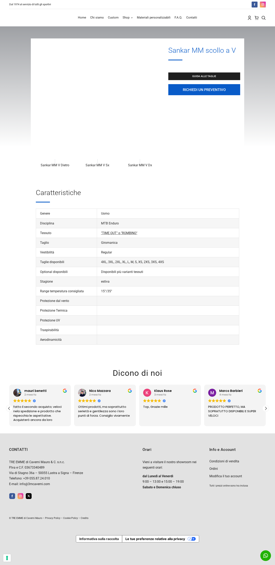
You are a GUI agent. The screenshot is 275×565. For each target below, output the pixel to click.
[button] (266, 408)
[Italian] (232, 4)
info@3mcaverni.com (35, 484)
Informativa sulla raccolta (99, 539)
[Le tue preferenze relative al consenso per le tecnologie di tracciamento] (7, 558)
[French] (224, 4)
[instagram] (263, 4)
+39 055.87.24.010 (36, 478)
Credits (84, 518)
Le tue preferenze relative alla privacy (155, 539)
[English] (220, 4)
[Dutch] (216, 4)
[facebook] (254, 4)
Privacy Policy (52, 518)
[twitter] (29, 496)
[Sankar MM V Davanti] (97, 44)
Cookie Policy (70, 518)
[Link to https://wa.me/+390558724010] (265, 555)
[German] (228, 4)
